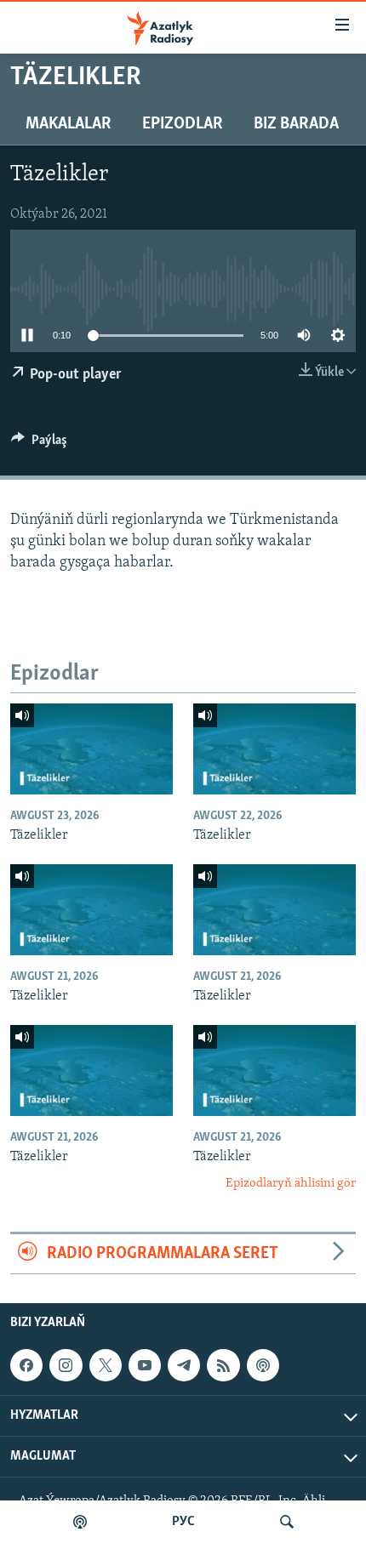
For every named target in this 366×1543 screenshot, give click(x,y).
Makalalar (69, 124)
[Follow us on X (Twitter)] (105, 1365)
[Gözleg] (286, 1521)
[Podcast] (263, 1365)
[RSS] (223, 1365)
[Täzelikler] (91, 748)
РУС (183, 1522)
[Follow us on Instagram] (65, 1365)
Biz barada (296, 124)
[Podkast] (80, 1521)
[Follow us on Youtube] (145, 1365)
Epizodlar (182, 124)
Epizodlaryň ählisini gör (291, 1183)
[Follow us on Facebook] (26, 1365)
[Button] (39, 444)
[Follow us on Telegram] (184, 1365)
